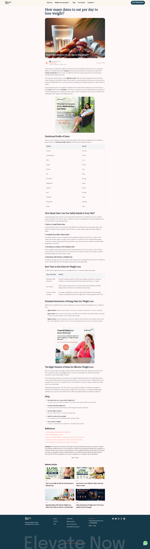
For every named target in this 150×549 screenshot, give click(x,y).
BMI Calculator (71, 521)
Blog (74, 2)
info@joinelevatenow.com (96, 520)
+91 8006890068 (93, 523)
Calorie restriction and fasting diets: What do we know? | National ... (65, 439)
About (55, 518)
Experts (56, 521)
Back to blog (75, 457)
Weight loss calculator (62, 2)
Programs (91, 2)
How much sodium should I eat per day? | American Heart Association (65, 437)
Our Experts (81, 2)
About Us (49, 2)
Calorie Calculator (72, 524)
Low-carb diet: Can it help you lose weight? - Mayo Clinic (62, 442)
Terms (94, 525)
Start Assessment (137, 2)
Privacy (90, 525)
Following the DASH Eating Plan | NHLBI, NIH (58, 432)
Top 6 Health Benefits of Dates (55, 434)
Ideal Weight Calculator (73, 526)
